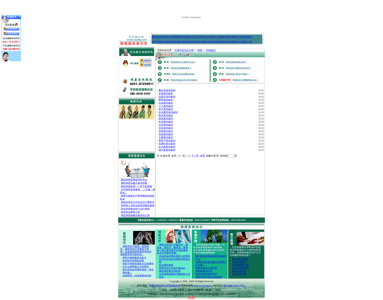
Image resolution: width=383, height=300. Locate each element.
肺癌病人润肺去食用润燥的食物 (137, 205)
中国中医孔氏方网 (184, 50)
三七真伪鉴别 (166, 106)
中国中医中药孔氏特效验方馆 (164, 285)
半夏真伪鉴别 (166, 137)
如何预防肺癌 (166, 265)
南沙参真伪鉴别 (167, 150)
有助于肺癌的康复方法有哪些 (138, 263)
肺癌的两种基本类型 (206, 274)
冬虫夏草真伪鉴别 (168, 112)
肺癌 (199, 50)
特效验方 (187, 37)
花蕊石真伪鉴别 (167, 96)
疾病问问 (227, 41)
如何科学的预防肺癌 (133, 260)
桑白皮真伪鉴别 (167, 90)
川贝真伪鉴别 (166, 125)
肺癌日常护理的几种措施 (208, 277)
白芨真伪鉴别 (166, 103)
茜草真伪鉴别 (166, 99)
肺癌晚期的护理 (203, 271)
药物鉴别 (247, 37)
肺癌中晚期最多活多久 (134, 257)
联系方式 (247, 41)
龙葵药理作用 (239, 262)
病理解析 (177, 37)
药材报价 (177, 41)
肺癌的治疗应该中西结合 (172, 268)
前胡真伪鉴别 (166, 118)
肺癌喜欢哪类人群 (130, 212)
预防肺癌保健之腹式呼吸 (134, 183)
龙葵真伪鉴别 (166, 93)
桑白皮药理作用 (240, 259)
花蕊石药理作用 (240, 268)
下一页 (195, 155)
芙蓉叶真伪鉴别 (167, 143)
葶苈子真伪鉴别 (167, 140)
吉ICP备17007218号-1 (235, 285)
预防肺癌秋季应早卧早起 (134, 180)
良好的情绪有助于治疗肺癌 (135, 209)
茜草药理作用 (239, 271)
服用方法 (237, 37)
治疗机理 (197, 37)
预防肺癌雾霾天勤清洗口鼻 (135, 215)
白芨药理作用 (239, 274)
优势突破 (157, 41)
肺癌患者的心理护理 (206, 268)
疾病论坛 (237, 41)
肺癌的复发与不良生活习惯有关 (137, 202)
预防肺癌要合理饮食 (170, 271)
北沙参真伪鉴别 (167, 147)
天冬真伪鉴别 (166, 128)
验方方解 (217, 37)
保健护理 (187, 41)
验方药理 (207, 37)
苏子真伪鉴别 (166, 109)
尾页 (203, 155)
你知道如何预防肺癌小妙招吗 (174, 256)
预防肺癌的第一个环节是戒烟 (136, 186)
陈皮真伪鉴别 (166, 115)
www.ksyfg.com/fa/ (202, 285)
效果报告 (227, 37)
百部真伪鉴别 (166, 131)
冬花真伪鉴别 (166, 121)
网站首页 (157, 37)
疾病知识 (197, 41)
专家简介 (167, 37)
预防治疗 (207, 41)
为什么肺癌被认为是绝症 (136, 266)
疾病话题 (217, 41)
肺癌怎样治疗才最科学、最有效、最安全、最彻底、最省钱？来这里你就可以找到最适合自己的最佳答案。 (172, 249)
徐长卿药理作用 (240, 265)
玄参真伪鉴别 (166, 134)
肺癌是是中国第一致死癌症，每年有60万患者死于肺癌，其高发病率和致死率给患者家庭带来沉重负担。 (135, 250)
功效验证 (167, 41)
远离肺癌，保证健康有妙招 (137, 275)
